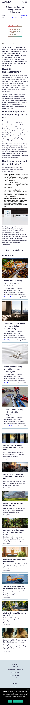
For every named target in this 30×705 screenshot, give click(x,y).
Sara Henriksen (8, 297)
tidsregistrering (23, 16)
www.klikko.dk (16, 678)
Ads (15, 686)
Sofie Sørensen (8, 383)
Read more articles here (15, 250)
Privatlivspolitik (18, 701)
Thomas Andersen (9, 426)
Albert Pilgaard (8, 340)
